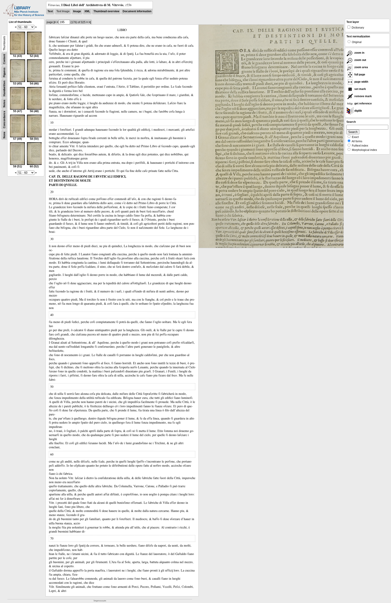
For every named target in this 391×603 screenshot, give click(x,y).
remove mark (363, 96)
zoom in (359, 52)
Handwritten (4, 88)
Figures (4, 72)
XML (87, 11)
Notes (4, 103)
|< (55, 22)
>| (89, 22)
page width (361, 81)
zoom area (361, 67)
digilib (358, 110)
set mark (360, 89)
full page (359, 74)
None (4, 135)
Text (50, 11)
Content (4, 59)
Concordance (4, 119)
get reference (363, 103)
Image (77, 11)
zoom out (360, 60)
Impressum (100, 600)
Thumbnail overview (106, 11)
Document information (137, 11)
